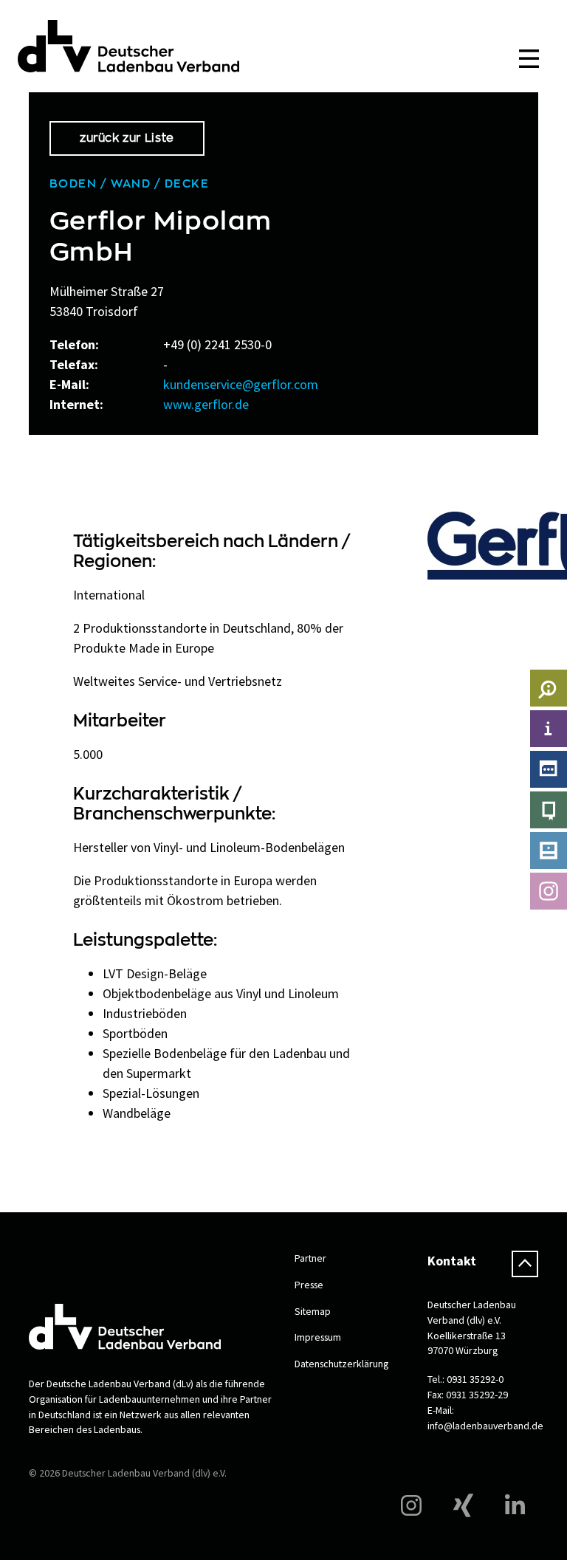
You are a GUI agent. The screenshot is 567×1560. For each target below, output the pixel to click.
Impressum (318, 1337)
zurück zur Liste (127, 138)
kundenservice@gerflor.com (240, 384)
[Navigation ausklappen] (528, 58)
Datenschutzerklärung (341, 1363)
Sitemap (313, 1311)
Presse (309, 1284)
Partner (310, 1258)
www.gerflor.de (206, 404)
